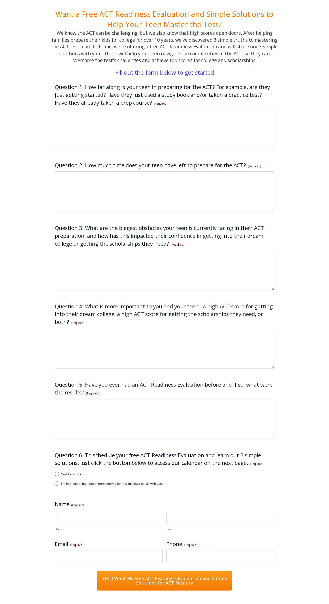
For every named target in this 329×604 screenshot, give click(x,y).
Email (69, 544)
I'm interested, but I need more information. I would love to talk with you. (112, 483)
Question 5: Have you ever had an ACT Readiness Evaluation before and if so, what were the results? (164, 388)
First (58, 529)
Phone (181, 544)
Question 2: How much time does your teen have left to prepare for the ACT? (158, 165)
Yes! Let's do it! (72, 474)
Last (169, 529)
